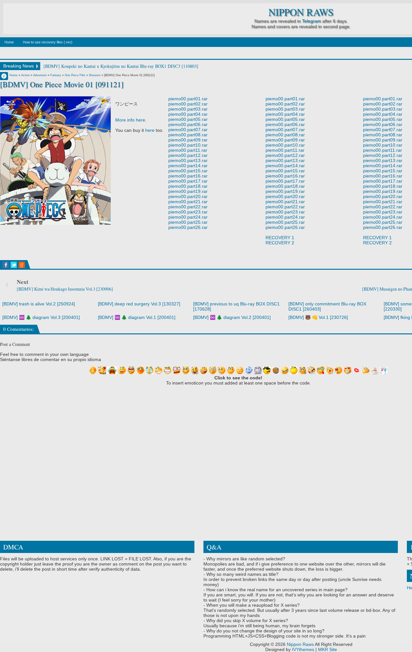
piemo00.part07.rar (188, 129)
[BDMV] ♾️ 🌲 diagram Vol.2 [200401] (232, 317)
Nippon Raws (300, 12)
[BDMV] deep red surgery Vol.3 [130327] (139, 303)
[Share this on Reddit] (22, 265)
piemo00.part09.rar (188, 139)
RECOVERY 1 (280, 237)
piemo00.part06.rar (188, 124)
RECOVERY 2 (280, 242)
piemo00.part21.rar (188, 201)
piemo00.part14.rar (188, 165)
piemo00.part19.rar (188, 191)
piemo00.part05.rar (188, 119)
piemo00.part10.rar (188, 145)
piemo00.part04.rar (188, 114)
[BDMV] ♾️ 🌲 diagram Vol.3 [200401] (41, 317)
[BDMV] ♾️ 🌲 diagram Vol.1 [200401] (136, 317)
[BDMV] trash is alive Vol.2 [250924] (38, 303)
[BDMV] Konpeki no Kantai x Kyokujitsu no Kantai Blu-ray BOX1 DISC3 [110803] (120, 66)
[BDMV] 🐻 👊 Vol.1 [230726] (318, 317)
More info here (130, 119)
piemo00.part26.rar (188, 227)
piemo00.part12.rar (188, 155)
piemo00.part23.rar (188, 211)
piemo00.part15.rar (188, 170)
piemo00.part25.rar (188, 222)
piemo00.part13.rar (188, 160)
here (149, 130)
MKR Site (327, 649)
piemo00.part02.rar (188, 103)
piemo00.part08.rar (188, 134)
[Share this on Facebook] (6, 265)
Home (9, 42)
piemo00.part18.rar (188, 186)
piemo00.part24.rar (188, 217)
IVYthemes (303, 649)
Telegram (311, 20)
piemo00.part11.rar (187, 150)
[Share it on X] (14, 265)
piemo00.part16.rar (188, 175)
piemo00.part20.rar (188, 196)
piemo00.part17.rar (188, 181)
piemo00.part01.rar (188, 98)
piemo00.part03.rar (188, 109)
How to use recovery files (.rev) (47, 42)
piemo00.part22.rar (188, 206)
